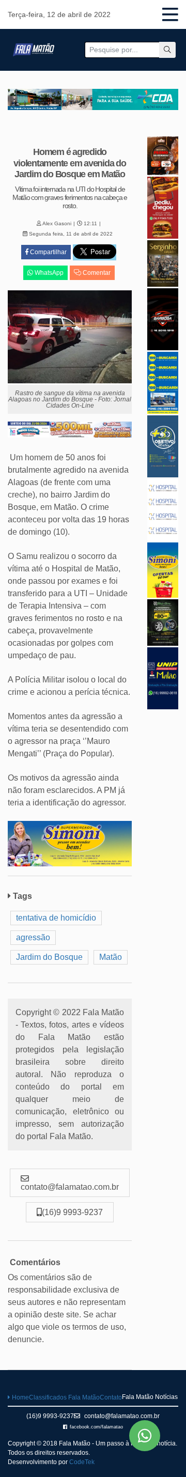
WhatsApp (48, 272)
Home (19, 1397)
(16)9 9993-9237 (50, 1416)
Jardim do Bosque (49, 957)
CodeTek (82, 1462)
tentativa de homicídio (56, 917)
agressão (33, 937)
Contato (111, 1397)
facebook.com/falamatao (96, 1426)
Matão (110, 957)
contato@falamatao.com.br (121, 1416)
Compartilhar (47, 252)
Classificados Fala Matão (64, 1397)
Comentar (96, 272)
